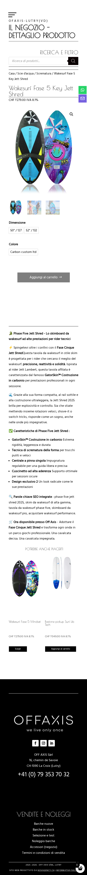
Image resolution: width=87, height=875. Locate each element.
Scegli (18, 648)
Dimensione (17, 222)
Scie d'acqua (25, 74)
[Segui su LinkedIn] (51, 743)
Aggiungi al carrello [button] (60, 648)
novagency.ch (46, 870)
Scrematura (43, 74)
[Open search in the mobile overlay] (43, 61)
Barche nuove (43, 824)
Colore (13, 244)
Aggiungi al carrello (44, 277)
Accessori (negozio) (43, 847)
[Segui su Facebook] (35, 743)
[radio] (16, 230)
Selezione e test (43, 835)
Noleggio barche (43, 841)
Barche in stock (43, 829)
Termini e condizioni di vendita (43, 853)
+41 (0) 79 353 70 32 (43, 774)
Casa (12, 74)
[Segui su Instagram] (43, 743)
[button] (71, 114)
